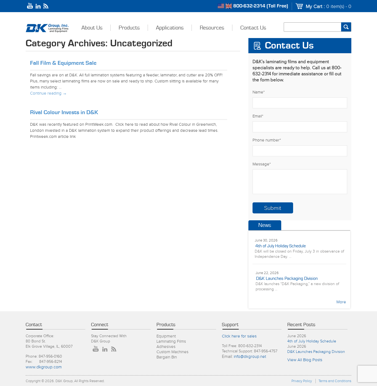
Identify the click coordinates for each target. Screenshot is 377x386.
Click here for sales (239, 336)
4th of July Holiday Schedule (280, 245)
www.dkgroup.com (44, 367)
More (341, 302)
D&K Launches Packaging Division (287, 278)
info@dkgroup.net (250, 356)
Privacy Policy (301, 381)
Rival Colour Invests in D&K (64, 112)
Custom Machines (172, 352)
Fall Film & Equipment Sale (63, 63)
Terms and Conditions (334, 381)
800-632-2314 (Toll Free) (260, 6)
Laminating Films (171, 341)
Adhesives (166, 346)
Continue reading (48, 93)
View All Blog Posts (304, 360)
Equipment (166, 336)
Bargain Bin (166, 357)
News (264, 225)
